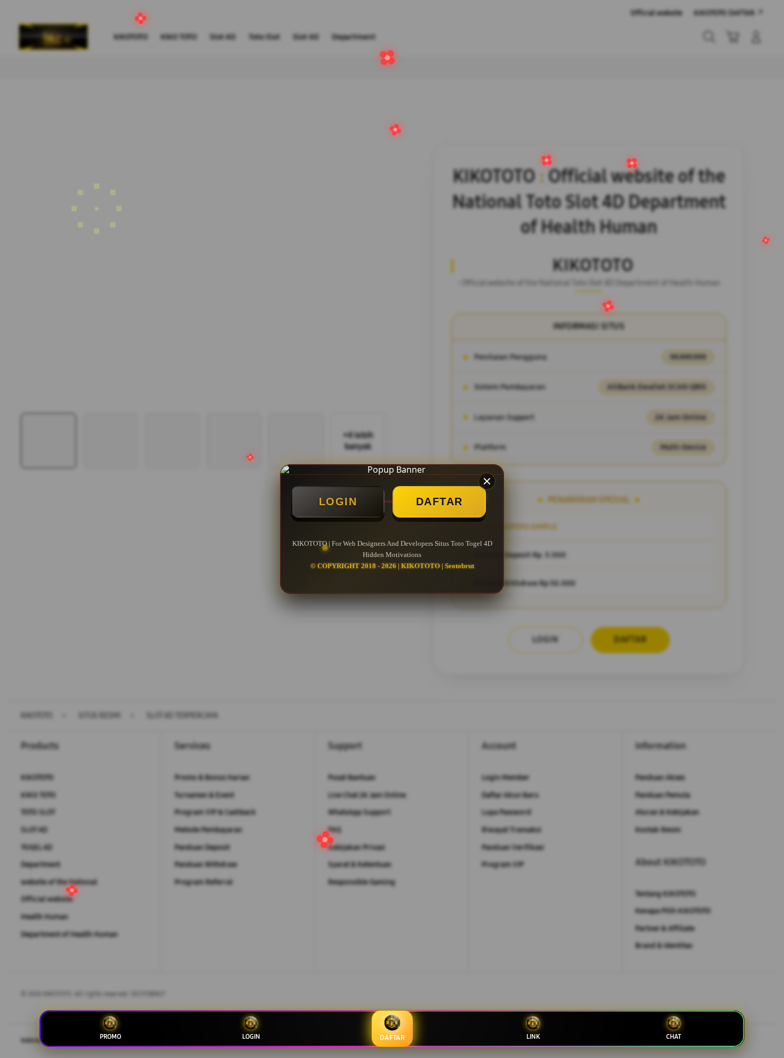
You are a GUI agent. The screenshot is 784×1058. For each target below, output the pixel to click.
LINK (533, 1036)
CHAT (673, 1036)
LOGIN (338, 501)
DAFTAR (439, 501)
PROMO (110, 1036)
